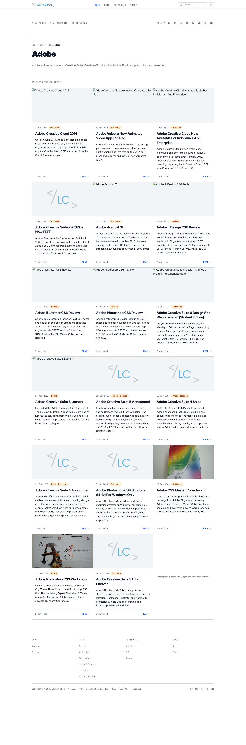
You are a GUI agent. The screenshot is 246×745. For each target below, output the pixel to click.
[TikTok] (199, 23)
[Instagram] (181, 23)
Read (85, 176)
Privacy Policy (87, 676)
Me (174, 646)
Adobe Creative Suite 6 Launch (59, 402)
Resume (129, 658)
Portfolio (120, 5)
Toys (175, 652)
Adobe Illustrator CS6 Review (57, 313)
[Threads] (193, 23)
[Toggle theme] (211, 4)
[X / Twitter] (205, 23)
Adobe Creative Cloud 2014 (56, 134)
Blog (97, 5)
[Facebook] (169, 23)
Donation (83, 670)
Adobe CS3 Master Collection (179, 490)
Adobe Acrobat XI (109, 227)
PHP (127, 652)
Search (82, 646)
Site (107, 5)
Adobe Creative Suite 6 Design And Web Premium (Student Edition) (183, 315)
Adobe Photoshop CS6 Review (119, 313)
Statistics (85, 658)
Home (34, 45)
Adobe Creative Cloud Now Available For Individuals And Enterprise (178, 138)
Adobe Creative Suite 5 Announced (123, 402)
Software (54, 127)
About (133, 5)
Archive (36, 646)
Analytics (84, 652)
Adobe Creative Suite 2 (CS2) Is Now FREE (59, 229)
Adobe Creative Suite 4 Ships (179, 402)
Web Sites (131, 646)
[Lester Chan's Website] (43, 4)
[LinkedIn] (187, 23)
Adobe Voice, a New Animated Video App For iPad (119, 136)
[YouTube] (211, 23)
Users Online (86, 664)
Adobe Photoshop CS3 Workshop (60, 579)
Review (174, 221)
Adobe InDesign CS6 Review (178, 227)
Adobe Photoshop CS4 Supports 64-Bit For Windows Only (120, 492)
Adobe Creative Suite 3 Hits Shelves (117, 581)
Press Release (119, 396)
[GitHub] (175, 23)
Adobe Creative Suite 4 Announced (62, 490)
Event (54, 396)
